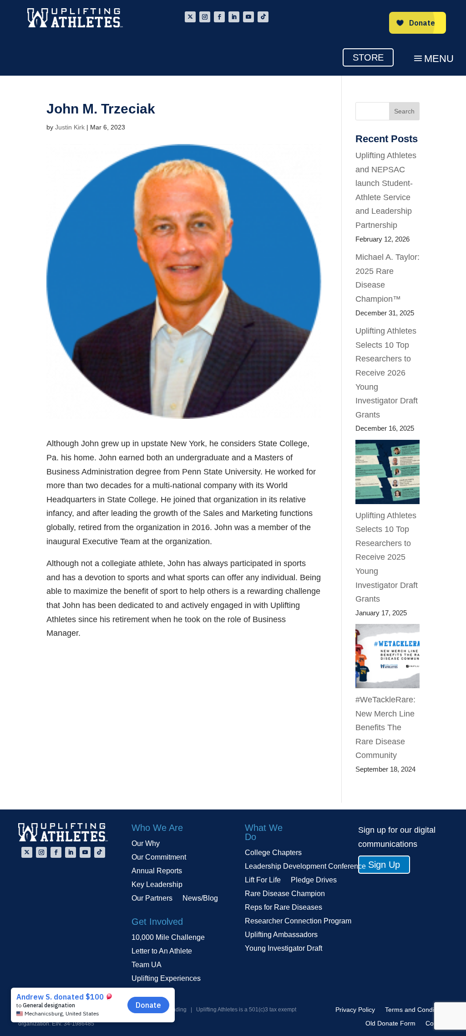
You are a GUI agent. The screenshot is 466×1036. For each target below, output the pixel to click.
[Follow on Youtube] (248, 16)
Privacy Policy (355, 1009)
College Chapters (273, 853)
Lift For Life (263, 880)
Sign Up (384, 865)
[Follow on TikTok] (263, 16)
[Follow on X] (190, 16)
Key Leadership (157, 884)
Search (404, 111)
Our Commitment (159, 857)
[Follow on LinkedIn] (233, 16)
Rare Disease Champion (285, 894)
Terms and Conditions (416, 1009)
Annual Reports (157, 871)
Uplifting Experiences (166, 978)
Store (368, 57)
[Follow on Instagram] (204, 16)
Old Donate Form (390, 1023)
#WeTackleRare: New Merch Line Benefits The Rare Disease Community (385, 727)
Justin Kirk (70, 127)
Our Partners (152, 898)
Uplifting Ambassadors (281, 935)
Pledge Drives (314, 880)
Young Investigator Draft (283, 948)
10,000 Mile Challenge (168, 937)
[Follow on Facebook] (219, 16)
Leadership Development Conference (305, 866)
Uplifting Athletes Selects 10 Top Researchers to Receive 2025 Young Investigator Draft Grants (386, 557)
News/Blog (200, 898)
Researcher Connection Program (298, 921)
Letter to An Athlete (162, 951)
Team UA (147, 965)
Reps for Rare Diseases (283, 907)
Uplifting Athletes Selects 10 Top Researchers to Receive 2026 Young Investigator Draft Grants (386, 372)
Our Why (146, 843)
